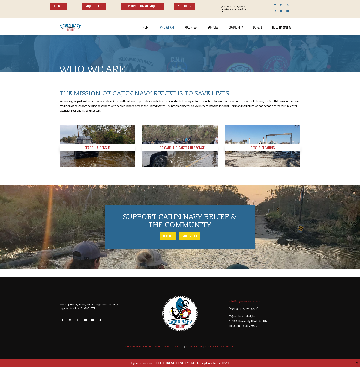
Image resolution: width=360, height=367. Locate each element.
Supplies (213, 27)
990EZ (158, 346)
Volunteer (184, 6)
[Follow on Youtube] (281, 11)
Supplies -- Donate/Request (142, 6)
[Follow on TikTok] (275, 11)
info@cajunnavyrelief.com (245, 301)
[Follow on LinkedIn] (287, 10)
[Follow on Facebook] (275, 4)
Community (236, 27)
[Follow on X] (287, 4)
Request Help (94, 6)
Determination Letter (138, 346)
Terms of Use (194, 346)
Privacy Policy (173, 346)
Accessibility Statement (220, 346)
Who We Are (167, 27)
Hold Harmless (281, 27)
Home (146, 27)
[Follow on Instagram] (281, 4)
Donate (58, 6)
